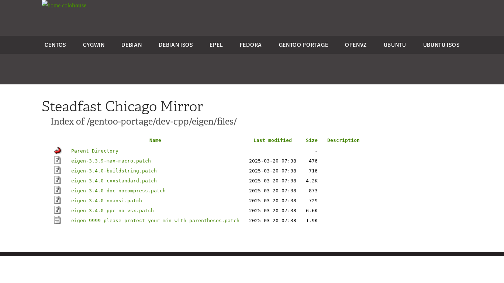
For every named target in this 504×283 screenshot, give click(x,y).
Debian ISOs (176, 44)
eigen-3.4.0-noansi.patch (106, 200)
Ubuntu (395, 44)
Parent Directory (94, 151)
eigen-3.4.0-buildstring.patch (114, 171)
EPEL (216, 44)
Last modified (272, 140)
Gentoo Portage (303, 44)
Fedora (251, 44)
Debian (131, 44)
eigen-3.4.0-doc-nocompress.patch (118, 190)
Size (312, 140)
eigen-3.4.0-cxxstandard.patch (114, 181)
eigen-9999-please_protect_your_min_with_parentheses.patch (155, 220)
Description (343, 140)
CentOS (55, 44)
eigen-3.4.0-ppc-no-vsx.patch (112, 210)
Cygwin (94, 44)
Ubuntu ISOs (441, 44)
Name (155, 140)
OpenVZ (356, 44)
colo (73, 5)
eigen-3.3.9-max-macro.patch (111, 161)
